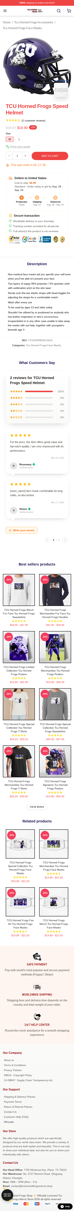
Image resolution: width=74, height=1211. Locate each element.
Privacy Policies (13, 1070)
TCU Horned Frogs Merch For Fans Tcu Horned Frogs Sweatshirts (19, 613)
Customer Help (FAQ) (16, 1116)
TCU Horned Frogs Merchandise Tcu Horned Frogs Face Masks (54, 866)
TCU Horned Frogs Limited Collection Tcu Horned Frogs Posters (19, 671)
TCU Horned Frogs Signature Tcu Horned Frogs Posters (55, 785)
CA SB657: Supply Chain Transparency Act (28, 1080)
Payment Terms (13, 1101)
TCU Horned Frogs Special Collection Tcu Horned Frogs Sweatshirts (55, 728)
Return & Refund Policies (18, 1106)
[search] (59, 11)
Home (7, 22)
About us (9, 1060)
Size (8, 133)
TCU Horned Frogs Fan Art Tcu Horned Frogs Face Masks (20, 924)
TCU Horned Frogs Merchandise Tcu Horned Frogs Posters (55, 671)
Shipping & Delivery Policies (19, 1096)
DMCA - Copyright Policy (18, 1075)
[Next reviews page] (65, 540)
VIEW (19, 602)
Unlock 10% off (7, 1195)
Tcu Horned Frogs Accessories (33, 22)
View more (37, 807)
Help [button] (67, 1206)
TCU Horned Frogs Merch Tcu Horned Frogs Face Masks (54, 924)
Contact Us (10, 1111)
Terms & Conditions (15, 1065)
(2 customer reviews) (33, 120)
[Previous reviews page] (47, 540)
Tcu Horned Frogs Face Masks (22, 28)
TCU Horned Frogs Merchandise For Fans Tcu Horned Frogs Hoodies (55, 613)
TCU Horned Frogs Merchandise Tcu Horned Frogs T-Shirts (19, 785)
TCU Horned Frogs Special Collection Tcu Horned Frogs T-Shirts (19, 728)
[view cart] (69, 11)
